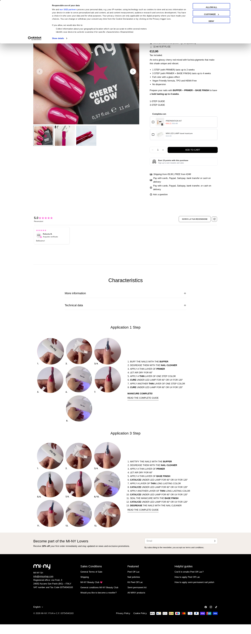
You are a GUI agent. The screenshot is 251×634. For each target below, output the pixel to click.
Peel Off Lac (133, 572)
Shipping (84, 577)
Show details (58, 38)
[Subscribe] (214, 541)
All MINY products (136, 592)
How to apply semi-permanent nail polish (194, 582)
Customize (210, 14)
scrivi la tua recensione (194, 219)
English (37, 607)
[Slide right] (133, 71)
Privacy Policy (123, 613)
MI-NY (44, 613)
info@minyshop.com (43, 576)
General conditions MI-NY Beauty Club (99, 587)
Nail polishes (133, 577)
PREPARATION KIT (174, 121)
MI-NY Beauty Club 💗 (91, 582)
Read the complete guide (143, 398)
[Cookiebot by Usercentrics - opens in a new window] (34, 38)
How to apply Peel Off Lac (187, 577)
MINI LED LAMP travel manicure (179, 133)
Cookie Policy (140, 613)
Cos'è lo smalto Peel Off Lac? (189, 572)
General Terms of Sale (91, 572)
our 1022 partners (68, 9)
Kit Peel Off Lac (135, 582)
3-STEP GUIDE (157, 105)
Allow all (211, 7)
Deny (211, 21)
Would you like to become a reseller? (98, 592)
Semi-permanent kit (137, 587)
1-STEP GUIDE (157, 101)
